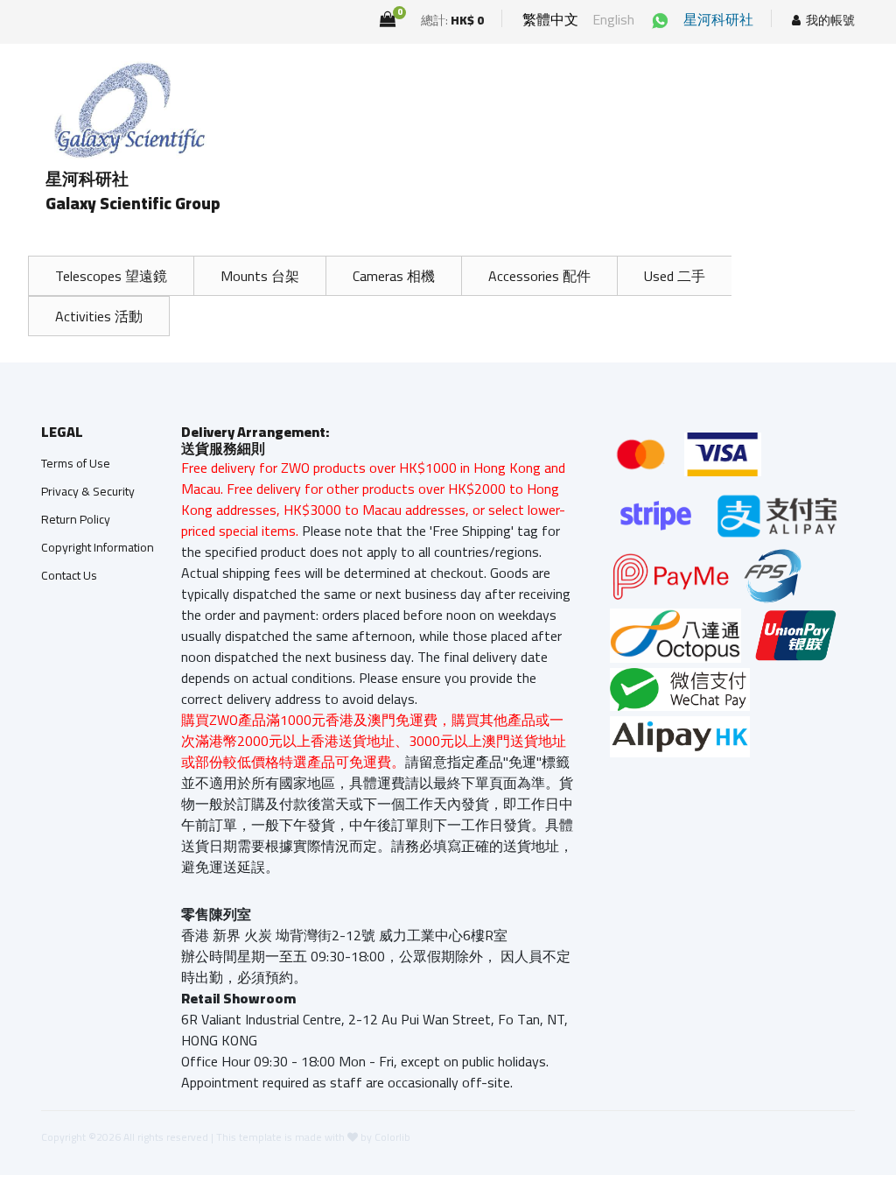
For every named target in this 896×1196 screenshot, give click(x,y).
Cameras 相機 (394, 276)
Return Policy (75, 519)
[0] (388, 19)
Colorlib (392, 1137)
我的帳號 (830, 20)
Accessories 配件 (539, 276)
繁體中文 (550, 19)
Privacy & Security (88, 491)
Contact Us (69, 575)
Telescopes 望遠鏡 (111, 276)
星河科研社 (718, 19)
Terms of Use (75, 463)
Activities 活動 (99, 316)
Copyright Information (97, 547)
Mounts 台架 (259, 276)
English (613, 19)
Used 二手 (674, 276)
